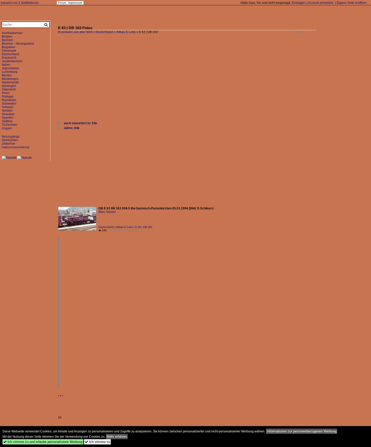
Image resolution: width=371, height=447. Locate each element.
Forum (62, 2)
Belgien (7, 36)
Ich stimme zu (97, 442)
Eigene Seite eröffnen (351, 3)
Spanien (7, 117)
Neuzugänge (11, 136)
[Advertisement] (209, 83)
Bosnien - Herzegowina (18, 43)
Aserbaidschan (12, 33)
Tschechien (9, 124)
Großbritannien (12, 61)
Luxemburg (9, 72)
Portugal (7, 96)
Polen (6, 93)
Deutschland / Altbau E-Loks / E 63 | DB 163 (125, 227)
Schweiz (7, 107)
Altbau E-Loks (126, 32)
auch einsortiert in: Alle (80, 123)
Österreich (9, 89)
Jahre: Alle (72, 128)
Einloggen (299, 3)
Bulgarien (8, 47)
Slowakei (8, 114)
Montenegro (10, 79)
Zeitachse (8, 143)
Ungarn (7, 128)
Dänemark (9, 50)
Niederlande (10, 82)
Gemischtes (10, 140)
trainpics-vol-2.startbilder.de (20, 3)
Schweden (9, 103)
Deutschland (104, 32)
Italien (6, 65)
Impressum (75, 2)
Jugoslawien (10, 68)
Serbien (7, 110)
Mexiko (7, 75)
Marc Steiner (107, 212)
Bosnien (7, 40)
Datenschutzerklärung (15, 147)
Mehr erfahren (117, 436)
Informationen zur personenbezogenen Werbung (301, 431)
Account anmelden (321, 3)
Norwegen (9, 86)
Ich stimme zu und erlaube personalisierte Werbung (43, 442)
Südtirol (7, 121)
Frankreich (9, 57)
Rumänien (9, 100)
